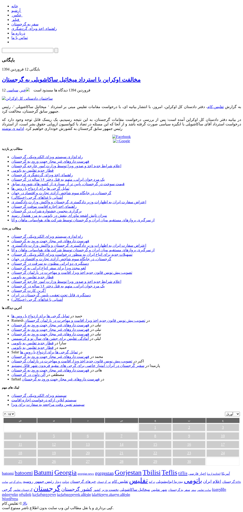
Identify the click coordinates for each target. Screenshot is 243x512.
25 (20, 462)
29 (155, 462)
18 (20, 453)
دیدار (58, 482)
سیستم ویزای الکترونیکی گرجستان (38, 395)
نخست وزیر (110, 490)
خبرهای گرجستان (83, 481)
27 (88, 462)
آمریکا (225, 473)
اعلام (217, 481)
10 (223, 436)
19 (54, 453)
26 (54, 462)
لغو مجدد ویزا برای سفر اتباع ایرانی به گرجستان (48, 268)
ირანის (25, 495)
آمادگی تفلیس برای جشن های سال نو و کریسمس (50, 339)
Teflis (169, 472)
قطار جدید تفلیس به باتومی (32, 170)
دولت (65, 482)
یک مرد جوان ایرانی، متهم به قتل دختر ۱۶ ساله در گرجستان (58, 179)
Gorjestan (128, 472)
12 (54, 444)
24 (223, 453)
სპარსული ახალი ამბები (111, 495)
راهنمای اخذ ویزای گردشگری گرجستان (42, 175)
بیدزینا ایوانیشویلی (169, 481)
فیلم (15, 20)
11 (20, 444)
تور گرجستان (104, 481)
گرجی (7, 489)
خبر (23, 90)
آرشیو (16, 11)
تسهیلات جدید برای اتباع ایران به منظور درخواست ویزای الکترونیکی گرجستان (71, 254)
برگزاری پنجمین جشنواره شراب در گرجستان (46, 211)
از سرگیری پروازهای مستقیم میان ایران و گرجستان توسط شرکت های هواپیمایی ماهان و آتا (82, 220)
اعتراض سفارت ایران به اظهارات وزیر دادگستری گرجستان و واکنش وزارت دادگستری (78, 202)
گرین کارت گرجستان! (28, 291)
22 (155, 453)
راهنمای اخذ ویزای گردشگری (34, 29)
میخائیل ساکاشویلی (135, 490)
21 (121, 453)
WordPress (10, 499)
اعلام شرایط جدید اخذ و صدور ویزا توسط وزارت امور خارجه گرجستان (66, 166)
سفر (193, 490)
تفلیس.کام (215, 107)
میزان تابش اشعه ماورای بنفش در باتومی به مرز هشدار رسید (59, 215)
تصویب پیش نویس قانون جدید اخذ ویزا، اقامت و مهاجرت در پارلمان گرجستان (71, 272)
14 (121, 444)
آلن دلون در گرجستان (28, 375)
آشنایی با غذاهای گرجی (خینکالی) (37, 197)
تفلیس (138, 480)
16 (189, 444)
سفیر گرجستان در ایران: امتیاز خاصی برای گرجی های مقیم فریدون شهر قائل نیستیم (77, 366)
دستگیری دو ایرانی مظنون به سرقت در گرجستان (50, 263)
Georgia (65, 472)
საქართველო (44, 495)
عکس (17, 15)
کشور (97, 490)
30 (189, 462)
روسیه (28, 481)
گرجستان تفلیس (23, 490)
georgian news (86, 473)
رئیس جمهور (44, 481)
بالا (24, 503)
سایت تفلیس (204, 489)
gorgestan (104, 473)
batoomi (24, 473)
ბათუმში (219, 490)
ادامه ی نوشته (13, 129)
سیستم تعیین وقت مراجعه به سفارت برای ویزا (47, 405)
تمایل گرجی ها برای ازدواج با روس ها (40, 188)
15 (155, 444)
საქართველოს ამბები (74, 495)
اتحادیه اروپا (213, 473)
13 (88, 444)
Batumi (43, 472)
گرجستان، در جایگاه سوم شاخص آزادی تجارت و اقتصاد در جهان (61, 193)
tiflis (182, 473)
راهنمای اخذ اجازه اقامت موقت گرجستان (44, 206)
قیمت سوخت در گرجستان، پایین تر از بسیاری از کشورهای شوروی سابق (68, 184)
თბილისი (10, 495)
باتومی (193, 480)
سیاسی (12, 90)
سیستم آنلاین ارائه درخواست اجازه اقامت (43, 400)
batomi (8, 473)
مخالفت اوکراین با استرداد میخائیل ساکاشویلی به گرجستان (71, 79)
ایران (207, 481)
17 (223, 444)
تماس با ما (19, 38)
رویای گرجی (15, 482)
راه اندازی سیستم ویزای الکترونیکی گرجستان (47, 157)
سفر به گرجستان (24, 24)
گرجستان (46, 488)
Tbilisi (152, 472)
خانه (14, 6)
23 (189, 453)
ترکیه (152, 482)
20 (88, 453)
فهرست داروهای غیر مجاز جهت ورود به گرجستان (50, 161)
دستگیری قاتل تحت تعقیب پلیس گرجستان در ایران (51, 295)
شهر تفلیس (159, 490)
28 (121, 462)
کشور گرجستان (76, 489)
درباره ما (18, 33)
